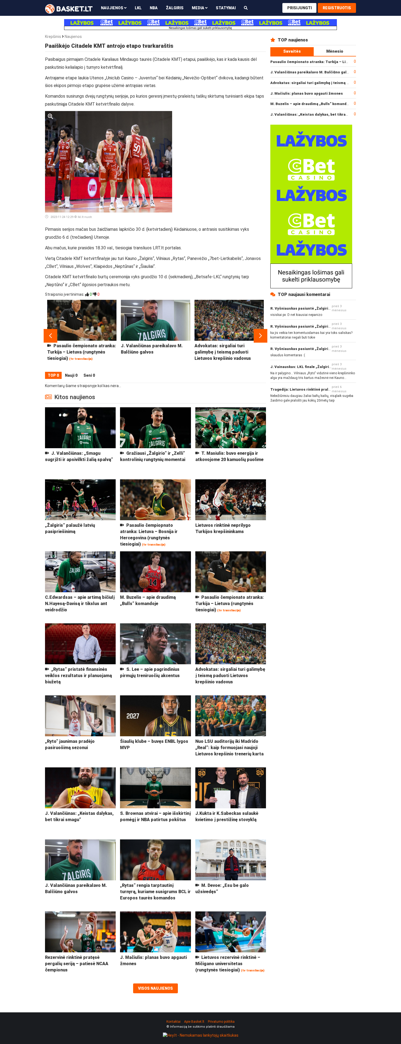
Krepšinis (53, 36)
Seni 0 (89, 375)
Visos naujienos (155, 988)
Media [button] (198, 8)
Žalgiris (175, 8)
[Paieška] (246, 8)
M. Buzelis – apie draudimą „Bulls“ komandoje (311, 104)
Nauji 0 (71, 375)
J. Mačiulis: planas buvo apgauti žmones (306, 93)
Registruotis (337, 8)
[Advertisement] (221, 145)
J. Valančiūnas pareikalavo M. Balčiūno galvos (311, 72)
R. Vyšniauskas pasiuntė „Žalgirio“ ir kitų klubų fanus (317, 308)
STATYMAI (226, 8)
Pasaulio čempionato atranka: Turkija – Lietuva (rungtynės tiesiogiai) (333, 62)
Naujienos (73, 36)
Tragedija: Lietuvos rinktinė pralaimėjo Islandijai (314, 389)
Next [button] (260, 336)
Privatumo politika (221, 1022)
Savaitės (292, 51)
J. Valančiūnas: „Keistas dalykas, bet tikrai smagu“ (315, 114)
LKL (138, 8)
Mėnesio (334, 51)
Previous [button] (50, 336)
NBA (154, 8)
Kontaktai (173, 1022)
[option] (82, 336)
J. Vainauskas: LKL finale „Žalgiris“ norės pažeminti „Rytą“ (322, 367)
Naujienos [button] (112, 8)
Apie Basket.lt (194, 1022)
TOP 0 (53, 375)
